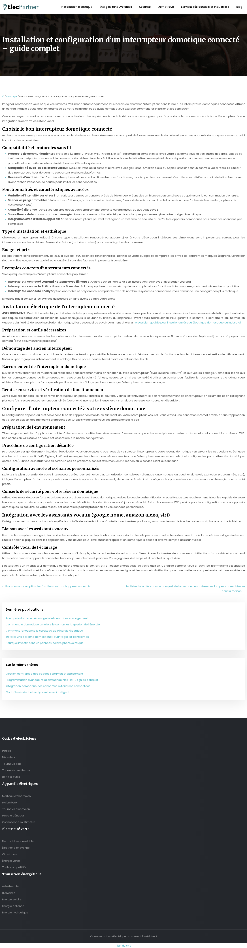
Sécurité (145, 7)
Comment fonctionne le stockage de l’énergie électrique (44, 630)
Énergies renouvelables (115, 7)
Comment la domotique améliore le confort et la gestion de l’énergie (53, 624)
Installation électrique (76, 7)
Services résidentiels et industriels (205, 7)
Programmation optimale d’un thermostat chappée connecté (47, 586)
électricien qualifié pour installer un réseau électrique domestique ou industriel (188, 322)
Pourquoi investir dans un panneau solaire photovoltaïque (45, 643)
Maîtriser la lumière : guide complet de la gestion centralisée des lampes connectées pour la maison (184, 588)
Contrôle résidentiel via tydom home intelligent (38, 692)
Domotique (166, 7)
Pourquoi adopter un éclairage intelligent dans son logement (47, 618)
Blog (239, 7)
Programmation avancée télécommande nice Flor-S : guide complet (52, 680)
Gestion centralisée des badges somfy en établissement (44, 674)
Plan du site (123, 945)
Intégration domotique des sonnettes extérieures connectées (48, 686)
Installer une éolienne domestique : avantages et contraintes (47, 637)
